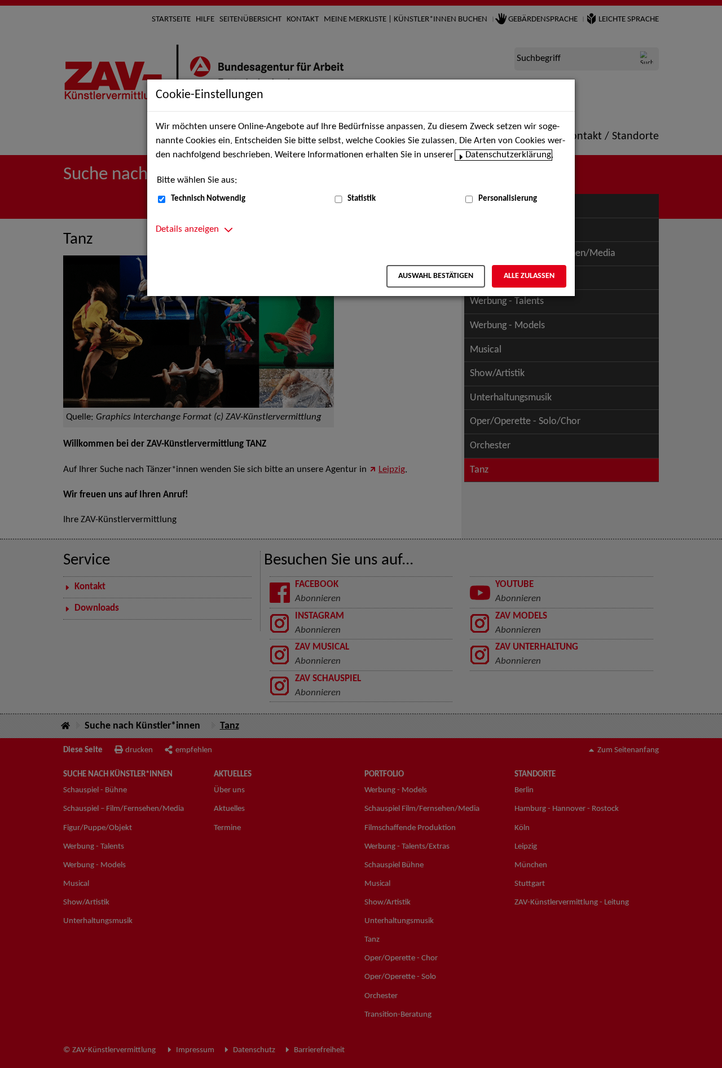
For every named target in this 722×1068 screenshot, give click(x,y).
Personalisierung (507, 199)
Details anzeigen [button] (187, 229)
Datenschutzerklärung (508, 155)
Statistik (361, 199)
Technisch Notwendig (208, 199)
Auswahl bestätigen (435, 276)
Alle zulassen (529, 276)
